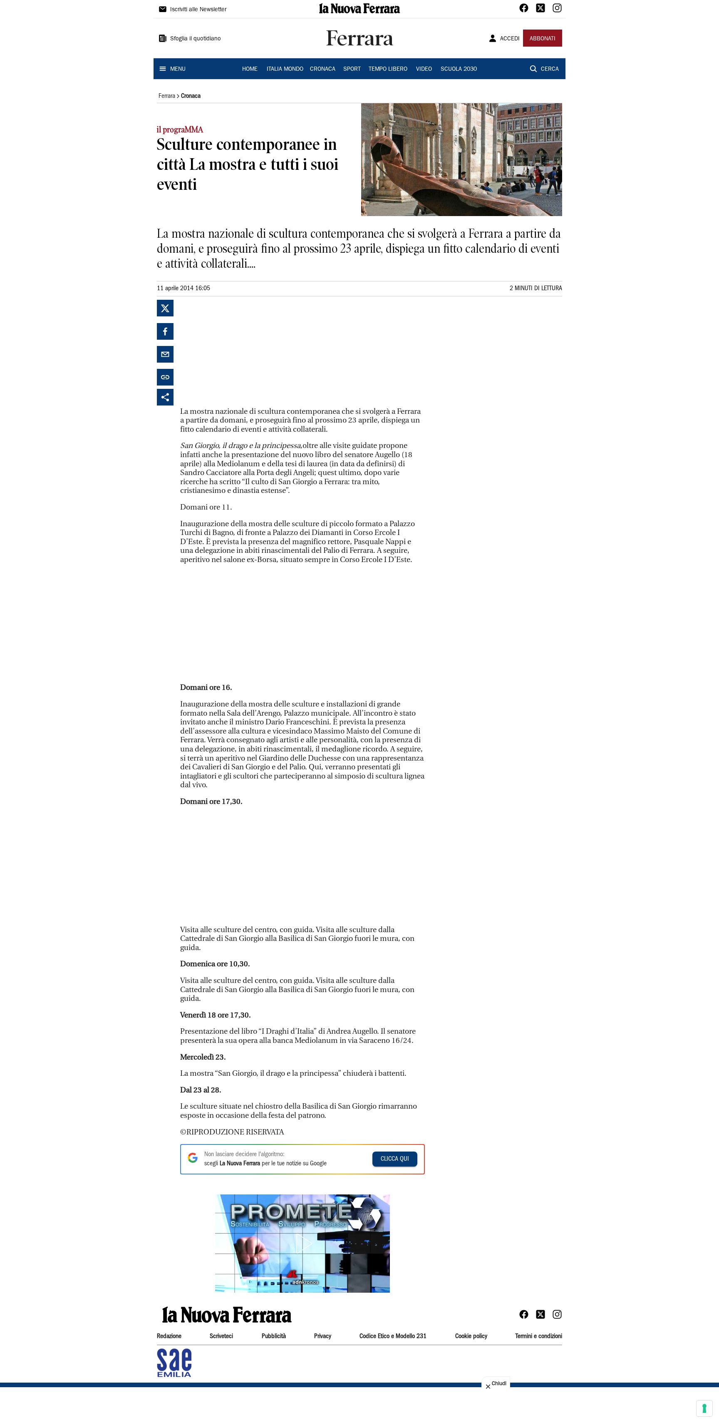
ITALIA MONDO (285, 69)
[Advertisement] (242, 352)
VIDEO (424, 69)
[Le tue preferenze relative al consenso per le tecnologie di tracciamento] (704, 1408)
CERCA (550, 69)
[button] (302, 1243)
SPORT (352, 69)
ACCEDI (510, 39)
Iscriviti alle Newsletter (198, 10)
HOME (250, 69)
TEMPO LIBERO (388, 69)
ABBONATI (542, 39)
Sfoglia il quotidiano (195, 39)
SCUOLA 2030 (459, 69)
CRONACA (322, 69)
